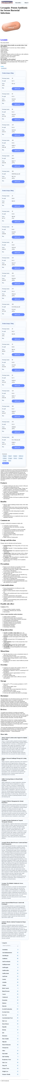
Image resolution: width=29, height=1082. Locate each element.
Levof (9, 460)
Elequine (4, 456)
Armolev (15, 456)
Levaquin (4, 40)
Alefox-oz (21, 456)
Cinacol (9, 456)
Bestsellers (18, 2)
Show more (3, 63)
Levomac (20, 458)
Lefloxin (4, 458)
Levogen (10, 458)
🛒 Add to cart (16, 88)
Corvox (15, 458)
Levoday (4, 460)
